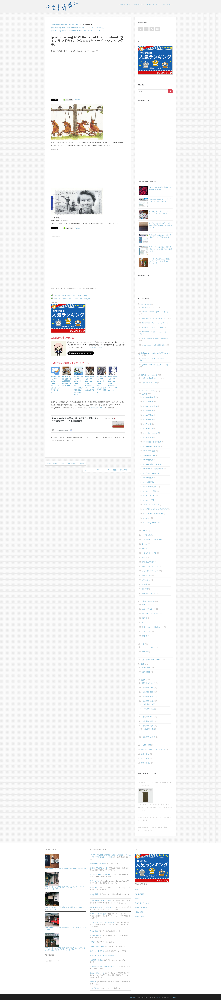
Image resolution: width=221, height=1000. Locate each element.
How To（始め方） (149, 307)
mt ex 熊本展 (148, 410)
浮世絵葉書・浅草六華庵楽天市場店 (103, 966)
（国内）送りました (149, 382)
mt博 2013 (147, 424)
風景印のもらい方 (148, 683)
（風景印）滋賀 (149, 709)
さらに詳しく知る (96, 347)
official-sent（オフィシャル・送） (154, 318)
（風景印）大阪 (149, 704)
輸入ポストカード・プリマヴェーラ (103, 955)
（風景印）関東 (148, 692)
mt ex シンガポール (150, 406)
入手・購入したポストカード (151, 660)
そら (67, 51)
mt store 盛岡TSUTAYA (152, 464)
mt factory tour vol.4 (151, 473)
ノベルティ (146, 580)
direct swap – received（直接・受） (155, 338)
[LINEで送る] (68, 99)
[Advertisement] (70, 77)
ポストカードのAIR (97, 951)
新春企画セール (149, 455)
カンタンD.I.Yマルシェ (151, 504)
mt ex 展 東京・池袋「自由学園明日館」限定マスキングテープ (66, 381)
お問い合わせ (138, 4)
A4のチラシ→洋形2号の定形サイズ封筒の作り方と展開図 (160, 188)
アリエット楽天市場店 (98, 914)
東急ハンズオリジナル (150, 566)
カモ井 (144, 394)
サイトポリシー (168, 4)
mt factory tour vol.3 (151, 433)
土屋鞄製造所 (139, 916)
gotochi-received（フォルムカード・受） (154, 359)
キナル (137, 898)
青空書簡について (124, 4)
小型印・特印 (146, 745)
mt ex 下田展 (148, 415)
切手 (142, 664)
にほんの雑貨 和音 (97, 946)
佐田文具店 (139, 912)
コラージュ (145, 754)
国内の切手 (146, 667)
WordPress (172, 998)
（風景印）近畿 (148, 701)
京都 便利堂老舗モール (98, 863)
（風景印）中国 (148, 717)
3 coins (145, 544)
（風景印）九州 (148, 726)
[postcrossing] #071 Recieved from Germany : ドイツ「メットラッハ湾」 (78, 28)
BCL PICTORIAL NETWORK (100, 874)
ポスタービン (94, 887)
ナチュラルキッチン (149, 553)
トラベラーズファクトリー (152, 539)
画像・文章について (153, 4)
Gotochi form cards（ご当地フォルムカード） (155, 354)
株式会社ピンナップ (97, 973)
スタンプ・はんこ (148, 609)
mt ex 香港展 (148, 419)
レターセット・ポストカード (152, 627)
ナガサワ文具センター (143, 903)
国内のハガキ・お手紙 (149, 375)
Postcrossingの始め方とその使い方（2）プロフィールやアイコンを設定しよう (160, 249)
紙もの (144, 636)
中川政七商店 (147, 535)
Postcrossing (146, 304)
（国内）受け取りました (151, 378)
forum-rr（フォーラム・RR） (153, 327)
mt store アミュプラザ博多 (153, 469)
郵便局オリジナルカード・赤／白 (153, 749)
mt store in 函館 (149, 451)
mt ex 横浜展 (148, 460)
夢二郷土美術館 (148, 562)
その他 (144, 584)
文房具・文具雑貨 (147, 601)
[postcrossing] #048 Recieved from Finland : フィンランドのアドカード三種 (101, 384)
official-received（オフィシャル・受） (65, 24)
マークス (145, 530)
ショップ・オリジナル (150, 571)
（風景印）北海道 (148, 737)
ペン (143, 622)
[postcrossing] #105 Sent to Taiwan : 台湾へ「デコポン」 (66, 463)
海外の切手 (146, 672)
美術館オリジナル (148, 593)
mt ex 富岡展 (148, 437)
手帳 (142, 644)
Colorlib (157, 998)
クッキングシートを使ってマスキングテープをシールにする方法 (160, 212)
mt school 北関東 (149, 491)
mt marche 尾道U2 (150, 487)
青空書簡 (132, 998)
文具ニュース (147, 631)
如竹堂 (144, 557)
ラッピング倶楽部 (141, 907)
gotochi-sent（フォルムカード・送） (155, 365)
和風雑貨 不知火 (96, 960)
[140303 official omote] (77, 121)
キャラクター (147, 575)
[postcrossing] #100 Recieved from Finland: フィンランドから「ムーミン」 (55, 384)
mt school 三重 (149, 500)
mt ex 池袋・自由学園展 (152, 442)
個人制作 (145, 589)
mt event (146, 518)
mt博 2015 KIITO (149, 495)
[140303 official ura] (77, 200)
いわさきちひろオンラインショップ (103, 922)
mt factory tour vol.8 (151, 522)
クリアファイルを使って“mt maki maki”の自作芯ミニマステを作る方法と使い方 (160, 225)
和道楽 (92, 942)
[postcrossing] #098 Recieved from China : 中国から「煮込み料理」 (106, 470)
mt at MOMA (148, 401)
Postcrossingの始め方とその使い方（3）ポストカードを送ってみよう (160, 236)
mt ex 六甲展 (148, 478)
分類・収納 (145, 758)
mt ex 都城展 (148, 428)
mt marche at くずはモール (153, 513)
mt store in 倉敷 (149, 397)
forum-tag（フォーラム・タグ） (154, 323)
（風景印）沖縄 (149, 729)
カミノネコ (94, 931)
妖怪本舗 (93, 981)
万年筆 (144, 618)
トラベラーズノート (149, 647)
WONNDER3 (139, 894)
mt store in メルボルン (151, 446)
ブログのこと (146, 763)
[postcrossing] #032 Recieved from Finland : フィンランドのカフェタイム (89, 383)
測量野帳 (145, 651)
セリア (144, 548)
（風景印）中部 (148, 696)
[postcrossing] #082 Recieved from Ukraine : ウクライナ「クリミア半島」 (78, 30)
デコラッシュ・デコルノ (151, 613)
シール (144, 604)
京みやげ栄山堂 (95, 935)
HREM (137, 889)
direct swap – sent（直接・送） (154, 345)
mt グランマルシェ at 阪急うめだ (155, 509)
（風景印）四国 (148, 721)
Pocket (77, 99)
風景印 (143, 680)
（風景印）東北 (148, 687)
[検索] (170, 91)
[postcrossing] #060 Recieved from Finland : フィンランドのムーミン (112, 383)
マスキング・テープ (148, 391)
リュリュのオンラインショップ (101, 900)
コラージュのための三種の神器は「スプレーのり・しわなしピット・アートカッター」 (160, 261)
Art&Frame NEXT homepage (100, 907)
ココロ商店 (94, 894)
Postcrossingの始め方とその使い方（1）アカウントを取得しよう (160, 200)
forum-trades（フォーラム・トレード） (153, 333)
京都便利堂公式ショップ (99, 868)
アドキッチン (94, 881)
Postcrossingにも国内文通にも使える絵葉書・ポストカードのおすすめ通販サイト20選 (110, 856)
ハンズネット (95, 988)
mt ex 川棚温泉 (149, 482)
